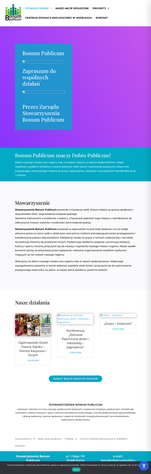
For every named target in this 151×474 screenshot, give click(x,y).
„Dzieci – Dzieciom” (118, 323)
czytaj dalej (33, 360)
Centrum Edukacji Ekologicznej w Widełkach (58, 18)
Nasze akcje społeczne (72, 8)
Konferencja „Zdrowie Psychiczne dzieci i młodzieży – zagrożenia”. (75, 339)
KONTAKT (102, 18)
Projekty (99, 8)
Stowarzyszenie (37, 8)
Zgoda (76, 469)
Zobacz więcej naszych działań (75, 378)
